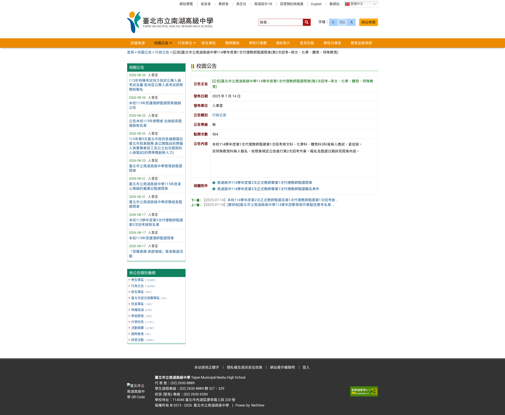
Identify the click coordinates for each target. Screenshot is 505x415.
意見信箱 (307, 43)
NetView (257, 405)
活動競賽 (142, 328)
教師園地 (232, 43)
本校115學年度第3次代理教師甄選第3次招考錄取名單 (156, 222)
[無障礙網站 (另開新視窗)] (364, 391)
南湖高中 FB (263, 4)
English (316, 4)
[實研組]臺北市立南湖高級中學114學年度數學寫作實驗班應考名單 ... (268, 205)
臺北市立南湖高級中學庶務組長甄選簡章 (155, 204)
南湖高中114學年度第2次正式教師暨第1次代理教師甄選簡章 (264, 183)
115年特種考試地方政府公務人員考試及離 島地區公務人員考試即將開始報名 (156, 85)
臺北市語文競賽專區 (148, 298)
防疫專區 (141, 304)
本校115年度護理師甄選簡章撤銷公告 (155, 105)
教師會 (224, 4)
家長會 (206, 4)
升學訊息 (142, 322)
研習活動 (142, 340)
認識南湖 (138, 43)
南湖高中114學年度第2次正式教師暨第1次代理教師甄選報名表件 (268, 189)
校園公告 (161, 43)
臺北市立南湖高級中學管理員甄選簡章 (155, 168)
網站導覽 (186, 4)
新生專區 (209, 43)
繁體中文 (356, 4)
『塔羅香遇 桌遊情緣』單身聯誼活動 (156, 254)
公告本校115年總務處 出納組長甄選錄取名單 (155, 123)
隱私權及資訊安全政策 (244, 367)
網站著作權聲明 (282, 367)
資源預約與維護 (291, 4)
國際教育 (141, 334)
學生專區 (143, 280)
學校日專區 (332, 43)
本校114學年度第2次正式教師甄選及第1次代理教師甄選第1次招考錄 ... (270, 200)
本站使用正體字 (206, 367)
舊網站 (334, 4)
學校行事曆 (258, 43)
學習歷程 (141, 316)
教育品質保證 (361, 43)
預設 (342, 22)
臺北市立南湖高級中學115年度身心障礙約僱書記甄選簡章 (155, 186)
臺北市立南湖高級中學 (210, 405)
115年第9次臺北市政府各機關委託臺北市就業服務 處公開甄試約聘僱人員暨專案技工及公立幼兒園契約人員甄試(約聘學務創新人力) (156, 146)
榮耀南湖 (141, 310)
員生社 (241, 4)
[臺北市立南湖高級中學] (177, 22)
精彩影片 (283, 43)
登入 (306, 367)
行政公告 (143, 286)
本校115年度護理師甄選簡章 (151, 238)
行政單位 (185, 43)
